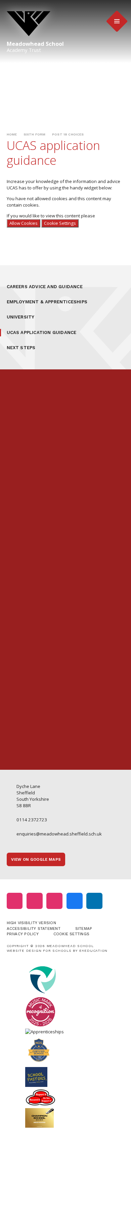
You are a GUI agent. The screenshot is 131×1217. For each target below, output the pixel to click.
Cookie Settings (60, 223)
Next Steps (21, 347)
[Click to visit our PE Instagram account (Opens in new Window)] (35, 901)
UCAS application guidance (42, 332)
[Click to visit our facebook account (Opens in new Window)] (75, 901)
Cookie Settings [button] (71, 934)
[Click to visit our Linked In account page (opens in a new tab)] (94, 901)
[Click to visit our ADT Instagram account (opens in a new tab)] (54, 901)
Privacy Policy (23, 934)
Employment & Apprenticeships (47, 301)
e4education (93, 950)
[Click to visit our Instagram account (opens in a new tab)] (15, 901)
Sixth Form (35, 134)
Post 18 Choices (68, 134)
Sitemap (83, 928)
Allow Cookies (23, 223)
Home (12, 134)
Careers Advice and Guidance (45, 286)
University (21, 317)
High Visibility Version (31, 922)
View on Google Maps (36, 859)
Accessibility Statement (33, 928)
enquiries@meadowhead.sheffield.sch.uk (59, 834)
